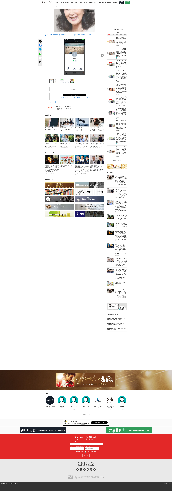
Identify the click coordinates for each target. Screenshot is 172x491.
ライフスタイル (59, 102)
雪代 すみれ (119, 81)
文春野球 (109, 2)
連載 (76, 2)
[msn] (91, 469)
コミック (104, 2)
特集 (72, 2)
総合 (119, 32)
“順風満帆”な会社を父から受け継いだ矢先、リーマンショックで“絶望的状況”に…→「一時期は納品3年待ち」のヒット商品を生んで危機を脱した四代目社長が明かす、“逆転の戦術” (52, 169)
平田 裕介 (118, 45)
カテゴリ (67, 2)
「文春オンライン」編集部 (121, 105)
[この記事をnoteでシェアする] (40, 58)
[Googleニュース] (88, 469)
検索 (116, 2)
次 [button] (102, 55)
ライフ (46, 102)
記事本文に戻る (74, 89)
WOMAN (91, 2)
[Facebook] (77, 469)
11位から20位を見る (117, 160)
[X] (81, 469)
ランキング (61, 2)
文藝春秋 (85, 2)
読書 (100, 2)
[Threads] (84, 469)
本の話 (16, 483)
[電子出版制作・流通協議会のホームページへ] (70, 477)
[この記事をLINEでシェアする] (40, 54)
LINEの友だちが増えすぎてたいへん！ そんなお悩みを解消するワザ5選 (69, 35)
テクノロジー (52, 102)
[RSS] (94, 469)
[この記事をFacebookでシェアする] (40, 45)
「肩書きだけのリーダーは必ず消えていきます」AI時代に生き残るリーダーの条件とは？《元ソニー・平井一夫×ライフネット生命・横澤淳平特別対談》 (97, 168)
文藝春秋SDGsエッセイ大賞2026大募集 (66, 166)
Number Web (4, 483)
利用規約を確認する (80, 451)
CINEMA (96, 2)
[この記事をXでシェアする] (40, 41)
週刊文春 (80, 2)
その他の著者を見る (86, 414)
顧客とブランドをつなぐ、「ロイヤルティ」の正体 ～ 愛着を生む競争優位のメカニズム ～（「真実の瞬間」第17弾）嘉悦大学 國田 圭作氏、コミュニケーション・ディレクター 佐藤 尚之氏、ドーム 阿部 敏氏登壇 (82, 170)
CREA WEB (11, 483)
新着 (57, 2)
